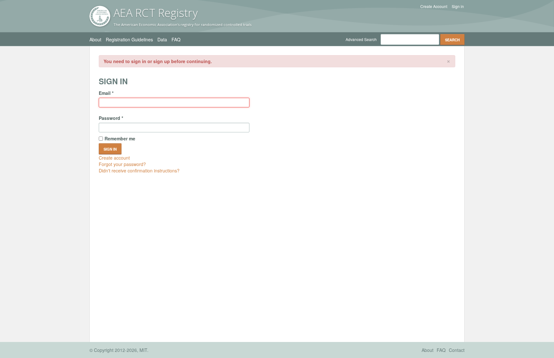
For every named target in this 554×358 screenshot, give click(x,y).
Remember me (120, 138)
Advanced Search (361, 39)
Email (106, 93)
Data (162, 39)
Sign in (458, 6)
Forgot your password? (122, 164)
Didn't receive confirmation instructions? (139, 170)
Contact (457, 350)
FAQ (176, 39)
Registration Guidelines (129, 39)
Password (111, 118)
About (95, 39)
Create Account (433, 6)
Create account (114, 157)
